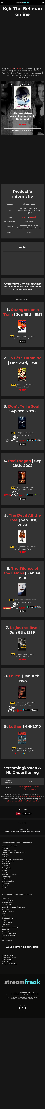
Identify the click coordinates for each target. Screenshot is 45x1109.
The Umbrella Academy (10, 927)
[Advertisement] (22, 42)
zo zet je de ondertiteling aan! (30, 796)
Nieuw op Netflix (7, 955)
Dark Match (6, 885)
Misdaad (18, 69)
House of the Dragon (9, 933)
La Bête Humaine (24, 358)
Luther (15, 726)
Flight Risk (5, 857)
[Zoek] (43, 2)
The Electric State (8, 861)
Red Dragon (19, 460)
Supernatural (6, 905)
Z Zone (4, 870)
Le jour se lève (23, 627)
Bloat (4, 888)
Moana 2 (5, 848)
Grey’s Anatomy (7, 900)
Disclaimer (34, 994)
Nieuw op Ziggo (7, 959)
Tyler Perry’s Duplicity (9, 874)
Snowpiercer (6, 925)
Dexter (4, 938)
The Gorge (5, 855)
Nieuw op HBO (7, 962)
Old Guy (4, 872)
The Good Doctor (8, 918)
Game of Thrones (8, 911)
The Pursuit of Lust (8, 881)
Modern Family (7, 920)
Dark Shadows (7, 940)
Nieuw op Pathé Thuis (9, 964)
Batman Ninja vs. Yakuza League (13, 859)
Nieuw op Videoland (9, 957)
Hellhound (5, 879)
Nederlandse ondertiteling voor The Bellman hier (22, 801)
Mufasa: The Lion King (9, 850)
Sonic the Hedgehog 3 (9, 846)
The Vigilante (6, 868)
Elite (3, 916)
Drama (11, 69)
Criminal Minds (7, 922)
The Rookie (6, 931)
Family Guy (6, 898)
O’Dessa (5, 866)
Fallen (15, 676)
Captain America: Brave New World (14, 852)
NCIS (3, 914)
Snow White (6, 863)
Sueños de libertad (8, 936)
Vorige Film (22, 823)
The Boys (5, 909)
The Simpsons (7, 903)
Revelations (6, 883)
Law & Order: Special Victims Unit (13, 907)
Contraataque (6, 877)
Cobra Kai (5, 929)
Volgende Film (22, 829)
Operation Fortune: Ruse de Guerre (22, 832)
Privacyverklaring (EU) (24, 992)
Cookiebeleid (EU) (16, 994)
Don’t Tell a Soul (23, 406)
